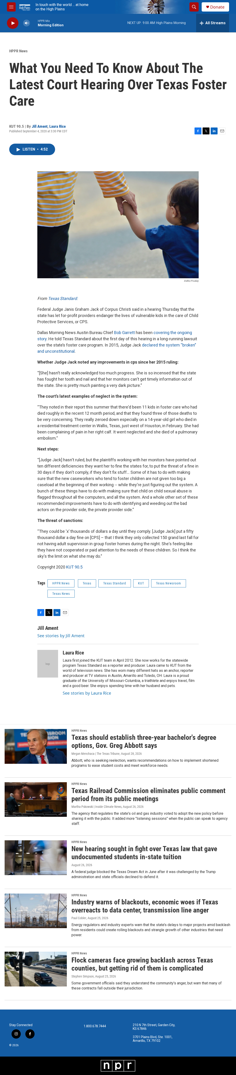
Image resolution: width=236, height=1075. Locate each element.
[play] (12, 23)
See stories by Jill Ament (61, 635)
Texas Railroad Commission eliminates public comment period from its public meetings (148, 795)
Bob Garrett (124, 332)
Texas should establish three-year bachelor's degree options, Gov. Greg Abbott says (143, 741)
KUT (141, 583)
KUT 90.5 (74, 567)
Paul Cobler (78, 918)
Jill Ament (39, 126)
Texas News (61, 593)
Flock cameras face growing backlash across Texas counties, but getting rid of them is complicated (142, 964)
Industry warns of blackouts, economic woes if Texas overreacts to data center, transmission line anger (144, 906)
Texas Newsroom (168, 583)
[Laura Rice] (47, 664)
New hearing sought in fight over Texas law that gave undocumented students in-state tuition (144, 853)
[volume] (26, 23)
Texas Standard (114, 583)
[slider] (34, 23)
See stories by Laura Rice (87, 693)
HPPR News (18, 51)
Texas (87, 583)
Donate (217, 7)
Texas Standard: (63, 298)
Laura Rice (57, 126)
